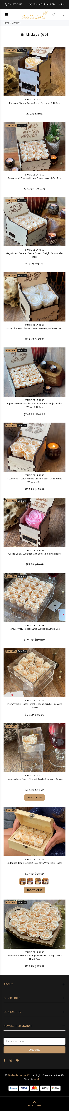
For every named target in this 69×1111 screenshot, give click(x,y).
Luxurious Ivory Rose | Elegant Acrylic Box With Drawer (34, 779)
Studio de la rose (34, 100)
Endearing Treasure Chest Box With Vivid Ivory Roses (34, 863)
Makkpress (39, 1079)
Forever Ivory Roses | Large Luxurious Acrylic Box (34, 629)
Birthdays (16, 23)
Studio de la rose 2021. (20, 1075)
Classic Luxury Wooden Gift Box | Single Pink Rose (34, 554)
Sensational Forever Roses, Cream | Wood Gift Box (34, 178)
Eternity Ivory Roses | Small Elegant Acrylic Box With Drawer (34, 706)
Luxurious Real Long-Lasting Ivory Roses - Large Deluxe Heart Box (34, 957)
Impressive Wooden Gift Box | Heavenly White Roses (34, 329)
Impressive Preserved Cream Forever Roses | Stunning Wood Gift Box (34, 405)
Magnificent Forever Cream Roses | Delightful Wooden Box (34, 255)
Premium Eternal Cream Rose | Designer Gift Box (34, 103)
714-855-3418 (15, 4)
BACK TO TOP (34, 1105)
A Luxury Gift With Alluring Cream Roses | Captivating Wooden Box (34, 480)
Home (6, 23)
